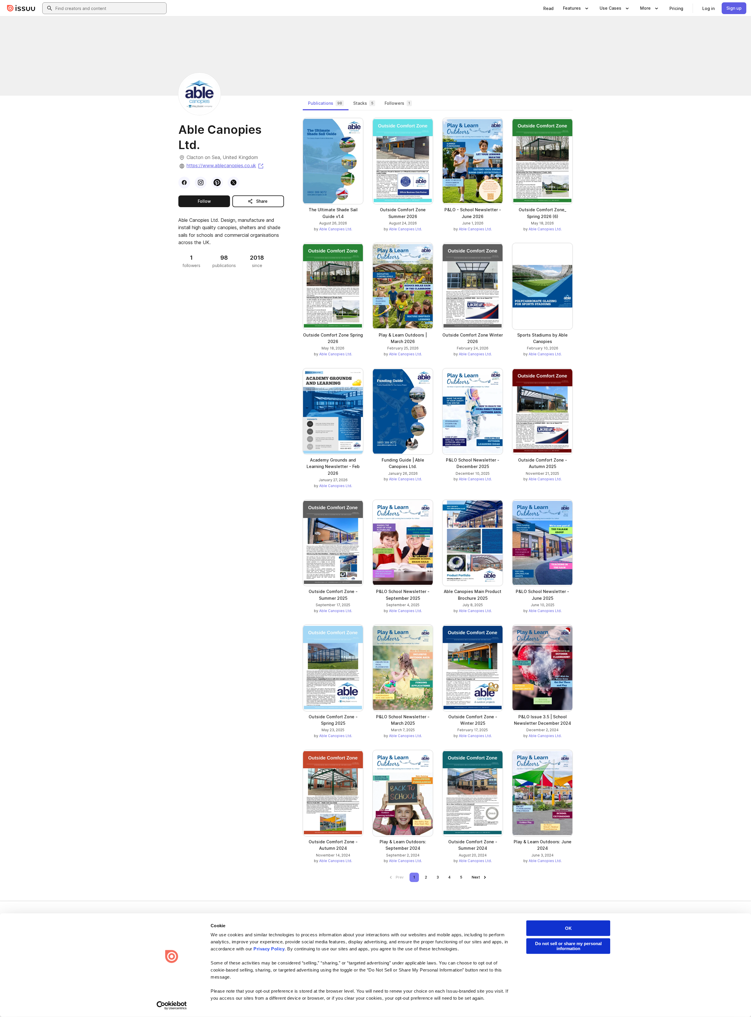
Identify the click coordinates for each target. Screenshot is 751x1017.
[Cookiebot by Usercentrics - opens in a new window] (171, 1005)
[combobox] (109, 8)
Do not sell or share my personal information (568, 946)
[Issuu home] (21, 8)
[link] (548, 8)
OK (568, 928)
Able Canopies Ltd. (335, 229)
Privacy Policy (269, 948)
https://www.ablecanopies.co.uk (225, 165)
